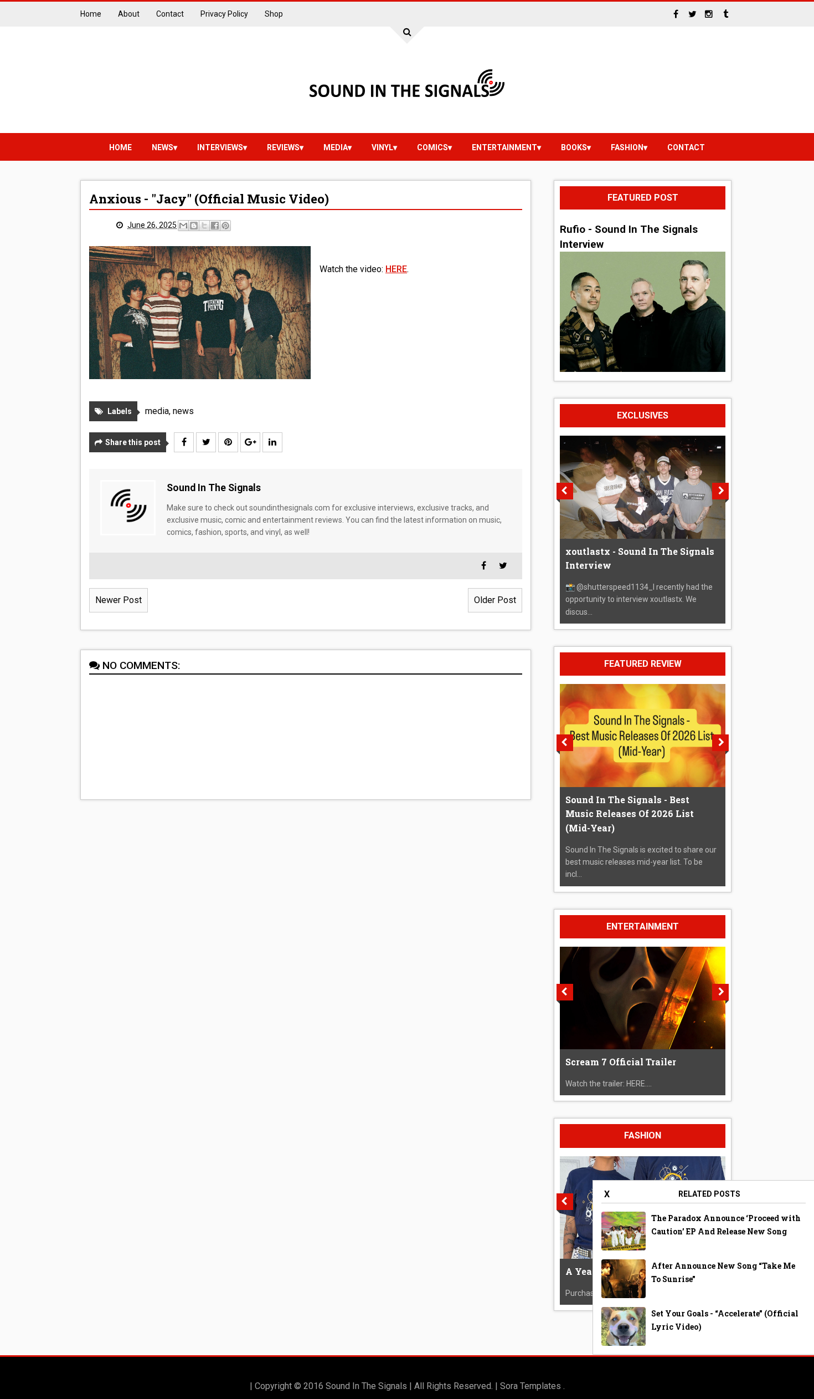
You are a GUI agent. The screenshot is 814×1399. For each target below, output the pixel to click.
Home (90, 13)
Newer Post (118, 600)
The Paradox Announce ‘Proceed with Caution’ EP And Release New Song (726, 1225)
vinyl (382, 147)
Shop (274, 13)
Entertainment (504, 147)
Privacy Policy (224, 13)
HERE (396, 269)
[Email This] (183, 225)
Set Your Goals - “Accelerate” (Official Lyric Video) (724, 1320)
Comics (432, 147)
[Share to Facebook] (214, 225)
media (335, 147)
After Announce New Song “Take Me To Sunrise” (723, 1272)
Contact (170, 13)
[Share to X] (204, 225)
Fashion (627, 147)
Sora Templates (530, 1386)
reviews (283, 147)
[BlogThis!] (193, 225)
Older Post (495, 600)
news (162, 147)
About (129, 13)
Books (574, 147)
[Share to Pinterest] (225, 225)
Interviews (220, 147)
